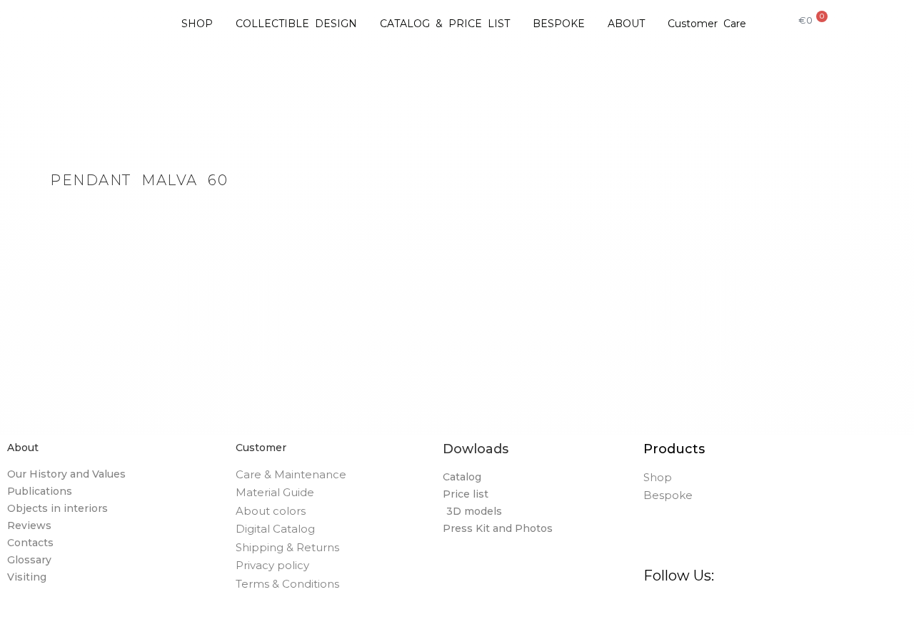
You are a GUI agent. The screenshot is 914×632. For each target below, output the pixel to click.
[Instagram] (692, 611)
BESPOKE (559, 23)
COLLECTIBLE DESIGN (296, 23)
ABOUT (626, 23)
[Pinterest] (727, 611)
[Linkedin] (798, 611)
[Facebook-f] (657, 611)
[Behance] (763, 611)
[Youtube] (833, 611)
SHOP (197, 23)
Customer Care (707, 23)
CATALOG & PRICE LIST (445, 23)
